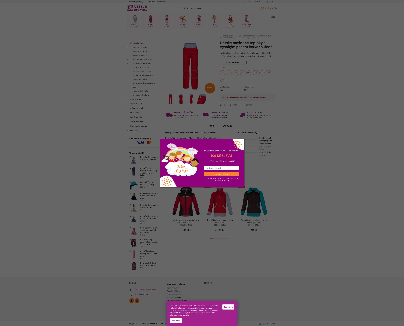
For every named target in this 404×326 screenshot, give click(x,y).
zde (187, 315)
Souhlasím (228, 307)
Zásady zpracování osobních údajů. (225, 179)
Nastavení (176, 320)
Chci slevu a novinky (221, 174)
